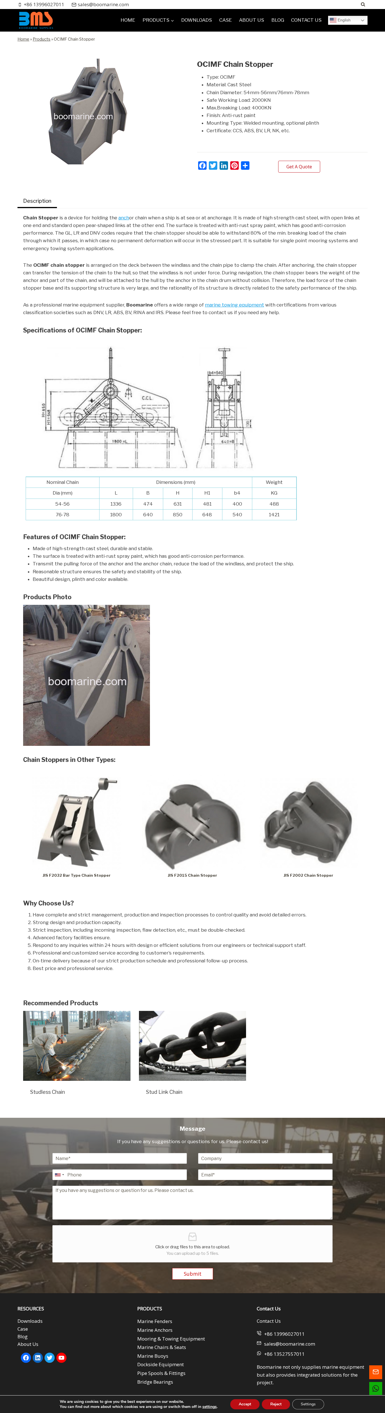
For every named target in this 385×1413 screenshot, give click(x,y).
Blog (22, 1336)
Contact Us (269, 1321)
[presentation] (76, 1046)
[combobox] (59, 1175)
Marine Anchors (154, 1330)
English (344, 20)
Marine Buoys (152, 1356)
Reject (276, 1404)
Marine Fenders (154, 1321)
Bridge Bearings (155, 1382)
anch (123, 218)
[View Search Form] (363, 4)
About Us (27, 1344)
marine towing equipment (234, 305)
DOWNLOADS (196, 20)
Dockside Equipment (160, 1364)
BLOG (277, 20)
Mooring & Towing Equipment (171, 1338)
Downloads (30, 1321)
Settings (308, 1404)
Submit (193, 1273)
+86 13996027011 (284, 1334)
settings (209, 1406)
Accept (245, 1404)
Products (41, 39)
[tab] (37, 201)
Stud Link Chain (164, 1092)
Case (22, 1329)
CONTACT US (306, 20)
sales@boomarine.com (289, 1344)
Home (23, 39)
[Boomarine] (35, 20)
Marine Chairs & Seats (161, 1347)
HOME (128, 20)
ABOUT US (251, 20)
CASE (225, 20)
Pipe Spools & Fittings (161, 1373)
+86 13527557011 (284, 1354)
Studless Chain (47, 1092)
